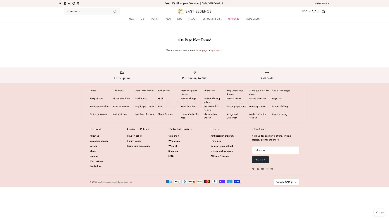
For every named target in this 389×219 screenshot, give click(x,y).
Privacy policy (134, 135)
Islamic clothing (279, 114)
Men (168, 18)
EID (142, 18)
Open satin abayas (281, 90)
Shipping (173, 151)
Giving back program (222, 151)
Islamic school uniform (210, 116)
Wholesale (174, 141)
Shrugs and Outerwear (232, 116)
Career (93, 146)
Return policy (134, 141)
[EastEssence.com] (194, 11)
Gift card (233, 18)
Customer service (99, 141)
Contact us (95, 166)
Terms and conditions (138, 146)
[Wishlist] (314, 11)
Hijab (161, 98)
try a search (216, 50)
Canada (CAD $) (320, 3)
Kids (179, 18)
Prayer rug (277, 98)
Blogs (93, 151)
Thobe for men (165, 114)
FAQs (171, 156)
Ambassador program (222, 135)
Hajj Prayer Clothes (144, 106)
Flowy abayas (96, 98)
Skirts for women (121, 106)
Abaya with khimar (144, 90)
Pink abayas (164, 90)
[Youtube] (69, 3)
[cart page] (323, 11)
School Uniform (212, 18)
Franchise (216, 141)
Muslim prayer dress (100, 106)
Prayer (192, 18)
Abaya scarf (209, 90)
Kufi (160, 106)
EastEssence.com (105, 181)
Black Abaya (141, 98)
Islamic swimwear (257, 98)
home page (201, 50)
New (131, 18)
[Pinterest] (78, 3)
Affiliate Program (220, 156)
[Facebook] (65, 3)
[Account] (318, 11)
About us (94, 135)
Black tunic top (120, 114)
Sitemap (94, 156)
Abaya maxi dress (121, 98)
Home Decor (253, 18)
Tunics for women (98, 114)
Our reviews (96, 161)
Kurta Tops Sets (188, 106)
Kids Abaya (118, 90)
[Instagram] (73, 3)
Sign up (260, 159)
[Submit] (115, 11)
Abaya (93, 90)
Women (155, 18)
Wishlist (172, 146)
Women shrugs (188, 98)
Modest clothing (280, 106)
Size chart (173, 135)
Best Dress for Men (144, 114)
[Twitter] (60, 3)
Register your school (222, 146)
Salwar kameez (234, 98)
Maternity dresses (257, 106)
